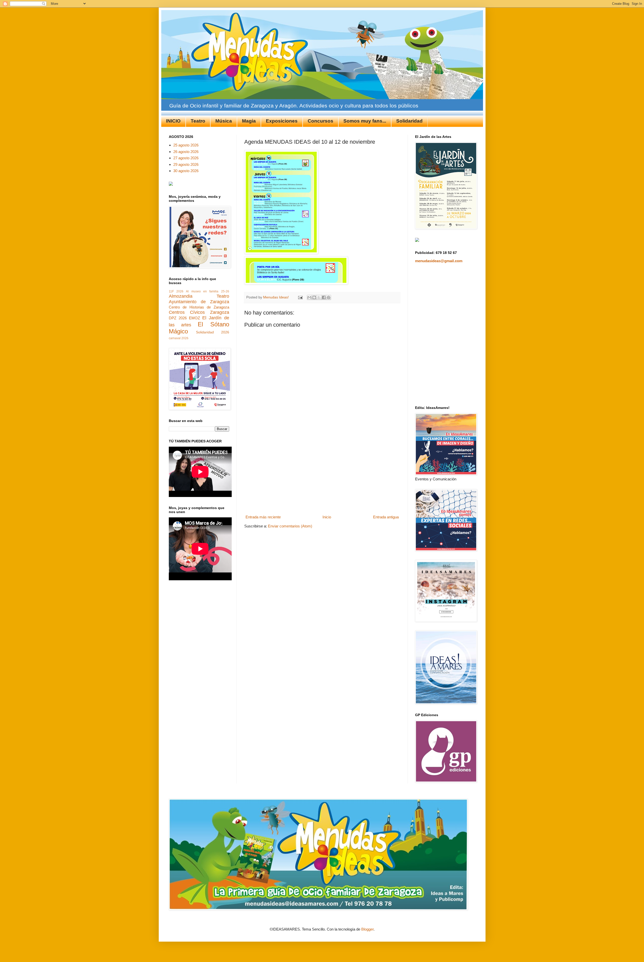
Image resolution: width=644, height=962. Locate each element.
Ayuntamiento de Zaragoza (199, 301)
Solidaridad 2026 (212, 332)
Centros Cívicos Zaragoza (199, 312)
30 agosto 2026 (185, 171)
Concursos (320, 121)
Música (223, 121)
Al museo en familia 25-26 (207, 291)
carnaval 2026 (178, 338)
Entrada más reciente (263, 517)
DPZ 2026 (178, 318)
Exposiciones (282, 121)
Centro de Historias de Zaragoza (199, 307)
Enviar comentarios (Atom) (290, 526)
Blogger (367, 929)
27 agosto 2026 (185, 158)
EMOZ (194, 318)
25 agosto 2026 (185, 145)
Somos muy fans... (364, 121)
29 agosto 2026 (185, 164)
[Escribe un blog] (314, 297)
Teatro (198, 121)
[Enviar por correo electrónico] (309, 297)
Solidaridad (409, 121)
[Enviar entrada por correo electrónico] (300, 297)
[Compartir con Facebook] (323, 297)
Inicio (327, 517)
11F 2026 (176, 291)
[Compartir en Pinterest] (328, 297)
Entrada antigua (386, 517)
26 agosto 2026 (185, 151)
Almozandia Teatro (199, 296)
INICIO (173, 121)
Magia (249, 121)
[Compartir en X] (318, 297)
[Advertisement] (322, 475)
